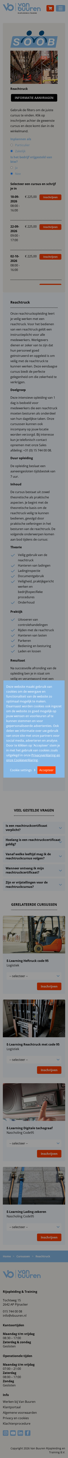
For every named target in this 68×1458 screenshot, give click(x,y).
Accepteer (46, 770)
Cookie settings (21, 770)
